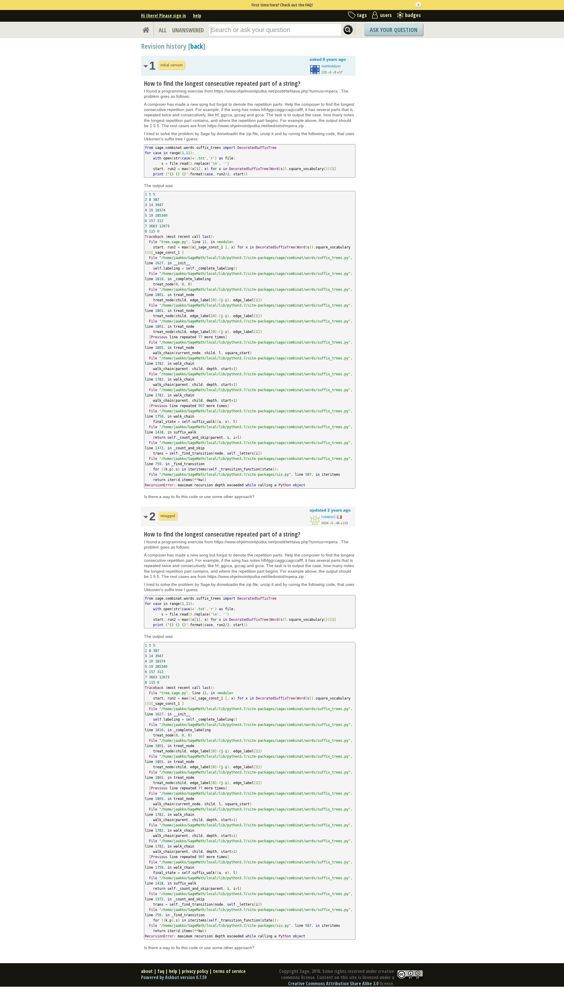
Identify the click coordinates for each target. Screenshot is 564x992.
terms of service (229, 971)
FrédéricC (328, 517)
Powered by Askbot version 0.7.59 (174, 977)
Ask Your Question (393, 30)
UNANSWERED (188, 30)
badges (413, 15)
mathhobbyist (330, 66)
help (197, 15)
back (196, 46)
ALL (163, 30)
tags (362, 15)
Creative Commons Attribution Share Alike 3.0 (333, 983)
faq (160, 971)
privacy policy (195, 971)
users (386, 15)
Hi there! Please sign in (163, 15)
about (147, 971)
